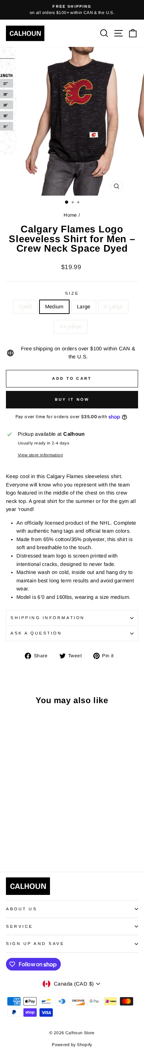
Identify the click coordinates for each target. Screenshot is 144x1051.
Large (84, 306)
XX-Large (70, 326)
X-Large (113, 306)
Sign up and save (35, 943)
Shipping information (47, 617)
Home (70, 215)
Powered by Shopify (72, 1044)
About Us (21, 908)
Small (25, 306)
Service (19, 926)
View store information (40, 455)
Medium (54, 306)
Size (72, 293)
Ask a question (36, 633)
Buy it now (72, 399)
